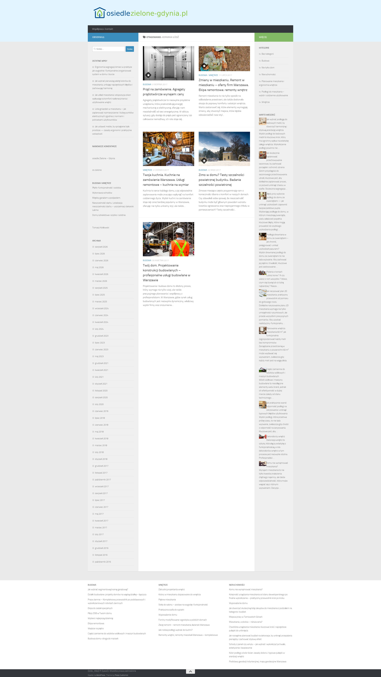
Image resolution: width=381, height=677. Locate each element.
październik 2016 (103, 561)
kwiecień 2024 (101, 322)
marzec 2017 (101, 527)
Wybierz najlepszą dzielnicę (100, 618)
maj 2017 (99, 514)
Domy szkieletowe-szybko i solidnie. (109, 215)
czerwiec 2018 (101, 424)
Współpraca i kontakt (102, 29)
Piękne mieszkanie (167, 599)
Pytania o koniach (274, 271)
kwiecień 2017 (101, 520)
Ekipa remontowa (96, 623)
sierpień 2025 (101, 288)
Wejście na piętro (96, 628)
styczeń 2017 (101, 541)
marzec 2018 (101, 445)
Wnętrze (213, 75)
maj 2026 (99, 267)
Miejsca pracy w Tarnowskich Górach (245, 617)
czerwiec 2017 (101, 507)
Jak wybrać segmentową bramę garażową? (108, 589)
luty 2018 (99, 452)
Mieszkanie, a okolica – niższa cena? (245, 622)
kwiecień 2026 (101, 274)
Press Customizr (121, 675)
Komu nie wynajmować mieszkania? (246, 589)
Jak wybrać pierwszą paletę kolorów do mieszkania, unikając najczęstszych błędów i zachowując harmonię (112, 85)
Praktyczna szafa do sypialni (171, 609)
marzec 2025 (101, 301)
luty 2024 (99, 329)
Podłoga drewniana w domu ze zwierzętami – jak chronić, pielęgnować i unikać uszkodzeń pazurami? (273, 241)
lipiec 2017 (100, 500)
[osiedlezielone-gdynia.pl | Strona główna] (139, 12)
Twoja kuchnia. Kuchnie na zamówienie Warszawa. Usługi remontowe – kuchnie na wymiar (166, 180)
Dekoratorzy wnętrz (275, 436)
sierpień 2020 (101, 397)
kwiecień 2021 (101, 370)
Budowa (147, 84)
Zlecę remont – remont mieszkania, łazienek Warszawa (184, 625)
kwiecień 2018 (101, 438)
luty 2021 (99, 377)
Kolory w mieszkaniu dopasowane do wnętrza (180, 594)
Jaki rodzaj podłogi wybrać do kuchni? (176, 630)
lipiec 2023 (100, 342)
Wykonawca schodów (102, 192)
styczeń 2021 (101, 383)
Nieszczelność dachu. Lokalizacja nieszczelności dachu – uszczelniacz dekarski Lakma (113, 206)
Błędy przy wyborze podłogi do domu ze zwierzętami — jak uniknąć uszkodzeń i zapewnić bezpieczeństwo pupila (273, 200)
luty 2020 (99, 404)
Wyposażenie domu (168, 614)
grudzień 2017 (101, 466)
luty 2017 (99, 534)
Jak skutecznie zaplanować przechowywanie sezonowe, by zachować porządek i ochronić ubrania (271, 160)
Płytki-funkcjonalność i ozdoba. (106, 187)
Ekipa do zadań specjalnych (100, 608)
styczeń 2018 (101, 459)
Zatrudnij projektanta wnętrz (172, 589)
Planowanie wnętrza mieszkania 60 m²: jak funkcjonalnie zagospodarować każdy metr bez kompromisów (272, 335)
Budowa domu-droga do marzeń (103, 638)
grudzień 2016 (101, 548)
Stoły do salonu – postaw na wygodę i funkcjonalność (183, 604)
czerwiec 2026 (101, 260)
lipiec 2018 (100, 418)
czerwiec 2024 (101, 315)
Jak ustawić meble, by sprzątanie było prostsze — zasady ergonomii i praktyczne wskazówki (112, 130)
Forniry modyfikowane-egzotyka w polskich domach (183, 619)
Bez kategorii (268, 54)
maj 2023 (99, 356)
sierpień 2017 (101, 493)
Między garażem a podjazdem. (106, 197)
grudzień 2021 (101, 363)
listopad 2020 (101, 390)
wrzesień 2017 (102, 486)
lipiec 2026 (100, 253)
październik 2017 (103, 479)
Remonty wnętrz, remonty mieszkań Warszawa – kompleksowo (188, 635)
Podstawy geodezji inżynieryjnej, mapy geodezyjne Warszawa (257, 661)
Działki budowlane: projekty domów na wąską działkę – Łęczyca (117, 594)
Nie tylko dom (268, 67)
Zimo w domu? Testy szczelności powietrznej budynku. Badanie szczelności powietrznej (221, 180)
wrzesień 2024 (102, 308)
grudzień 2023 (101, 335)
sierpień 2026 (101, 246)
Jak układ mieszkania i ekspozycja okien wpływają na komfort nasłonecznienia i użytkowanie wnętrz (111, 99)
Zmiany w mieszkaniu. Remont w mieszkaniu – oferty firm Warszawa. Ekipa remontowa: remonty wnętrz (224, 85)
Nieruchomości (269, 74)
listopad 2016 (101, 555)
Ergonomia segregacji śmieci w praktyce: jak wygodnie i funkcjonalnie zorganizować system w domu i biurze (112, 71)
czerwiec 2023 (101, 349)
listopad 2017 (101, 472)
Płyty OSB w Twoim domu (100, 613)
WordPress (100, 675)
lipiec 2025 (100, 294)
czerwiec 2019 (101, 411)
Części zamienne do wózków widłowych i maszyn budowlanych (272, 373)
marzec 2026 (101, 281)
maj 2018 (99, 431)
